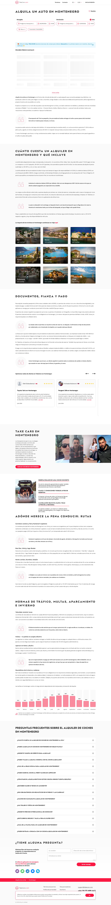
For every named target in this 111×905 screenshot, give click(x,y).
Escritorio (63, 889)
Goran (60, 457)
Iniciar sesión (90, 2)
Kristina (89, 457)
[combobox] (28, 24)
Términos (57, 2)
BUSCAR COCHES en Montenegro (28, 467)
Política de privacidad (49, 889)
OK (89, 895)
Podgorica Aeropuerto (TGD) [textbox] (28, 23)
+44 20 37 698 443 (87, 890)
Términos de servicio (49, 887)
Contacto (65, 2)
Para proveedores (65, 887)
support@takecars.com (85, 887)
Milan (74, 457)
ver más (40, 400)
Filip (101, 457)
